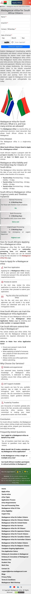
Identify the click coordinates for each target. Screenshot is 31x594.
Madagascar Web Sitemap (11, 582)
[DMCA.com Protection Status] (19, 592)
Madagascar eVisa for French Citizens (15, 534)
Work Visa (5, 565)
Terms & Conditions (8, 580)
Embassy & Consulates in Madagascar (15, 554)
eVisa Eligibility (7, 511)
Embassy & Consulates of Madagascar (15, 557)
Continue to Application (15, 47)
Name (3, 17)
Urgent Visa (6, 514)
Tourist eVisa (6, 494)
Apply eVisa (16, 2)
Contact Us (5, 569)
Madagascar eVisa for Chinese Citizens (15, 520)
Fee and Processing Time (10, 505)
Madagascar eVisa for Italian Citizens (15, 543)
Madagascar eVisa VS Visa (11, 508)
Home (3, 6)
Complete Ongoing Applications (13, 548)
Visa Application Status (10, 551)
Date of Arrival (6, 35)
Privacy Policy (6, 577)
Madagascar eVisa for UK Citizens (13, 528)
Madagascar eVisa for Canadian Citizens (16, 537)
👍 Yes (19, 472)
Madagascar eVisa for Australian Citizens (16, 539)
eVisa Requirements (9, 503)
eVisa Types (6, 497)
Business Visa (6, 560)
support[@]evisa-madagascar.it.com (14, 571)
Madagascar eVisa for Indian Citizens (15, 517)
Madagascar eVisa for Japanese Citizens (16, 531)
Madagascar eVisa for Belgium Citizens (15, 546)
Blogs (3, 574)
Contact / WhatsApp (8, 29)
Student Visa (6, 562)
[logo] (3, 2)
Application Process (8, 500)
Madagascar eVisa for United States (14, 523)
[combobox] (3, 31)
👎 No (26, 472)
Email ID (4, 23)
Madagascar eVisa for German (12, 525)
